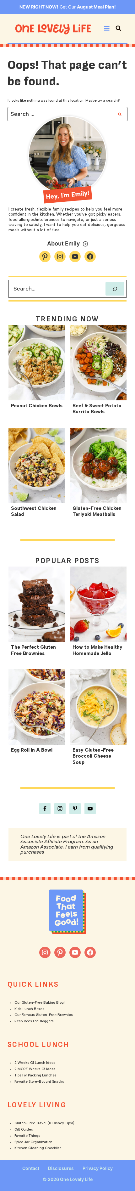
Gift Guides (23, 1129)
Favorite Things (27, 1136)
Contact (30, 1168)
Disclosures (61, 1168)
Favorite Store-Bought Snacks (39, 1082)
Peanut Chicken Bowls (36, 406)
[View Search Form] (118, 28)
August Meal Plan (95, 6)
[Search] (114, 289)
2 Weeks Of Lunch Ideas (35, 1063)
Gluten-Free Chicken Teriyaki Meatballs (97, 511)
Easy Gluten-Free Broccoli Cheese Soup (93, 756)
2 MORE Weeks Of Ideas (35, 1069)
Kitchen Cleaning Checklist (37, 1148)
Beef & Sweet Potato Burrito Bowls (97, 409)
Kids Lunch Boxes (29, 1009)
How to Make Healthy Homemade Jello (97, 650)
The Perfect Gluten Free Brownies (33, 650)
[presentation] (36, 362)
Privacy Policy (98, 1168)
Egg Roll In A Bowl (31, 750)
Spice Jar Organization (33, 1142)
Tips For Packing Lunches (35, 1075)
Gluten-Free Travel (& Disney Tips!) (44, 1123)
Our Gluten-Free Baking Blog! (39, 1003)
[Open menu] (106, 28)
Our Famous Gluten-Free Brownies (43, 1015)
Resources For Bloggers (34, 1021)
